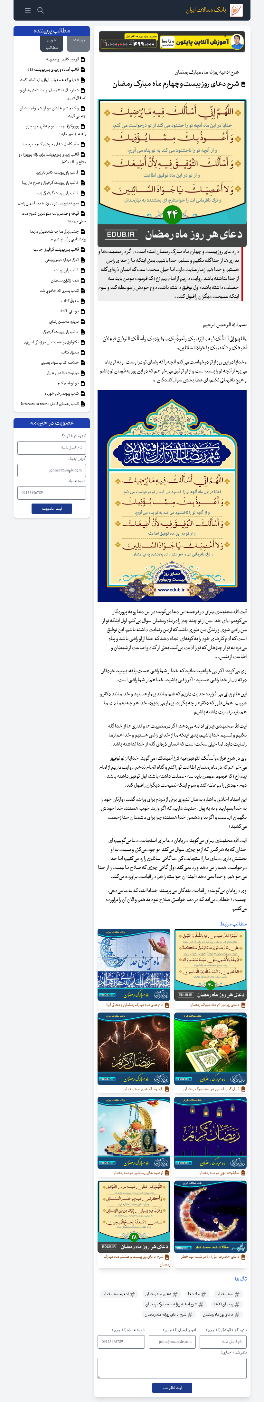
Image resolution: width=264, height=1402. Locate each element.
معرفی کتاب (70, 301)
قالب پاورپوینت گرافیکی (61, 332)
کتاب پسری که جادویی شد (60, 291)
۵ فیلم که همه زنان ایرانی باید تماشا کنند (50, 80)
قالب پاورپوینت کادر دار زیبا (57, 172)
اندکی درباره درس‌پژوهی (62, 260)
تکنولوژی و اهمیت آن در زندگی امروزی (52, 342)
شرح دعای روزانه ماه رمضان (166, 1314)
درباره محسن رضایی (64, 322)
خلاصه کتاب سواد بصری (60, 363)
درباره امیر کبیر (69, 383)
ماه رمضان (225, 1294)
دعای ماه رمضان (158, 1294)
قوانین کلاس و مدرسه (63, 59)
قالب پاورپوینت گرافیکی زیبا (58, 193)
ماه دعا (194, 1294)
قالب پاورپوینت (66, 270)
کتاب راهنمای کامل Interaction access (50, 404)
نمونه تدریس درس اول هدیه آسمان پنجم (48, 203)
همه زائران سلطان (65, 280)
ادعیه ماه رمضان (115, 1294)
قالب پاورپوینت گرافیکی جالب (56, 250)
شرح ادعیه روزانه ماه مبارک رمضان (171, 1304)
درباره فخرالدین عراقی (63, 373)
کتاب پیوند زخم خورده (62, 394)
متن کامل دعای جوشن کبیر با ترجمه (51, 144)
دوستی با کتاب (68, 311)
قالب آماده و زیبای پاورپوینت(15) (54, 70)
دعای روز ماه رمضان (218, 1314)
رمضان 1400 (224, 1304)
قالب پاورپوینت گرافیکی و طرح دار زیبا (51, 183)
